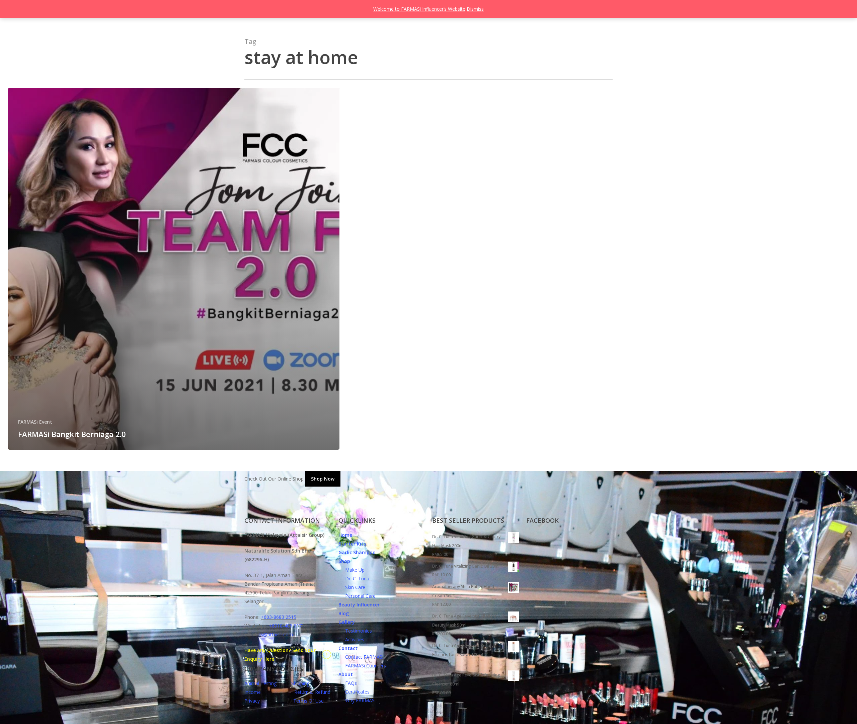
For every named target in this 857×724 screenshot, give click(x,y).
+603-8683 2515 (278, 617)
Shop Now (322, 479)
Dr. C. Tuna (353, 578)
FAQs (347, 683)
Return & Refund (312, 692)
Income (252, 692)
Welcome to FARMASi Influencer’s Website (419, 9)
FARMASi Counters (362, 665)
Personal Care (357, 596)
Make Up (351, 570)
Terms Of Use (308, 701)
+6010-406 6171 (286, 626)
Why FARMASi (357, 700)
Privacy (252, 701)
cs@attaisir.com (275, 634)
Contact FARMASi (360, 657)
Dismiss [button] (475, 9)
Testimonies (355, 631)
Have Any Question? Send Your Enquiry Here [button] (280, 654)
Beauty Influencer (359, 604)
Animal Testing (260, 683)
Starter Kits (352, 543)
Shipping (300, 683)
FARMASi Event (35, 422)
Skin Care (351, 587)
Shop (344, 561)
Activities (351, 639)
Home (345, 535)
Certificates (354, 692)
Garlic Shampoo (357, 552)
